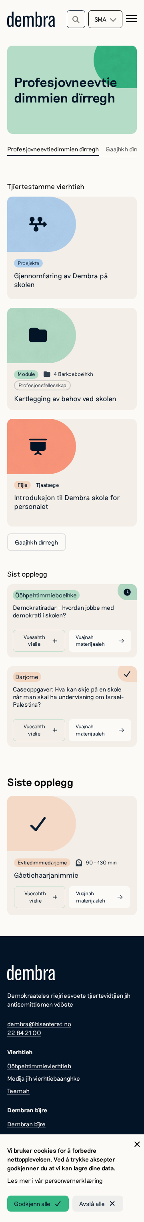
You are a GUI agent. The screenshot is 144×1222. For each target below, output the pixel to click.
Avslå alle (92, 1203)
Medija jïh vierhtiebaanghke (43, 1078)
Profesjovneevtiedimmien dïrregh (53, 149)
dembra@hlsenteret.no (39, 1023)
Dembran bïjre (26, 1124)
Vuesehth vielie (34, 640)
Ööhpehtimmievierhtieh (39, 1065)
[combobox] (105, 19)
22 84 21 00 (24, 1032)
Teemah (18, 1090)
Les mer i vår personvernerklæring (55, 1180)
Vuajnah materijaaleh (90, 640)
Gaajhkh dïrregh (36, 542)
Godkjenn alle (32, 1203)
